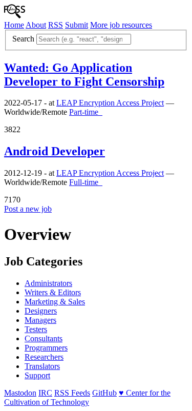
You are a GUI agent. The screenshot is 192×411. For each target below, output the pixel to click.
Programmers (46, 347)
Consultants (43, 338)
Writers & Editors (53, 292)
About (36, 24)
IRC (45, 392)
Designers (41, 310)
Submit (76, 24)
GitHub (104, 392)
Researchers (44, 357)
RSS (55, 24)
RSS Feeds (72, 392)
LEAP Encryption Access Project (110, 102)
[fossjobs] (14, 15)
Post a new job (28, 208)
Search (23, 38)
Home (14, 24)
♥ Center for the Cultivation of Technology (87, 397)
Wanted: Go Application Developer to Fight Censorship (84, 74)
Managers (40, 320)
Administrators (48, 283)
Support (37, 375)
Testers (36, 329)
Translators (42, 366)
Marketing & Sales (55, 301)
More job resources (121, 24)
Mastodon (20, 392)
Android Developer (54, 151)
